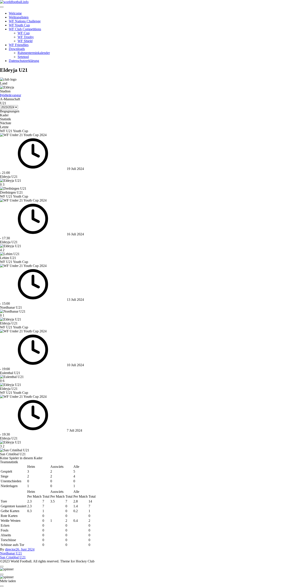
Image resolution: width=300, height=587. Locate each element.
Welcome (15, 13)
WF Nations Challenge (25, 21)
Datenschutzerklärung (24, 61)
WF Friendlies (19, 45)
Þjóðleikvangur (10, 95)
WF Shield (25, 41)
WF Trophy (26, 37)
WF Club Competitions (25, 29)
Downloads (17, 49)
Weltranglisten (19, 17)
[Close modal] (2, 566)
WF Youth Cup (19, 25)
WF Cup (24, 33)
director (10, 549)
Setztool (23, 57)
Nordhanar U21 (11, 553)
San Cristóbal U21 (13, 557)
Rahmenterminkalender (34, 53)
